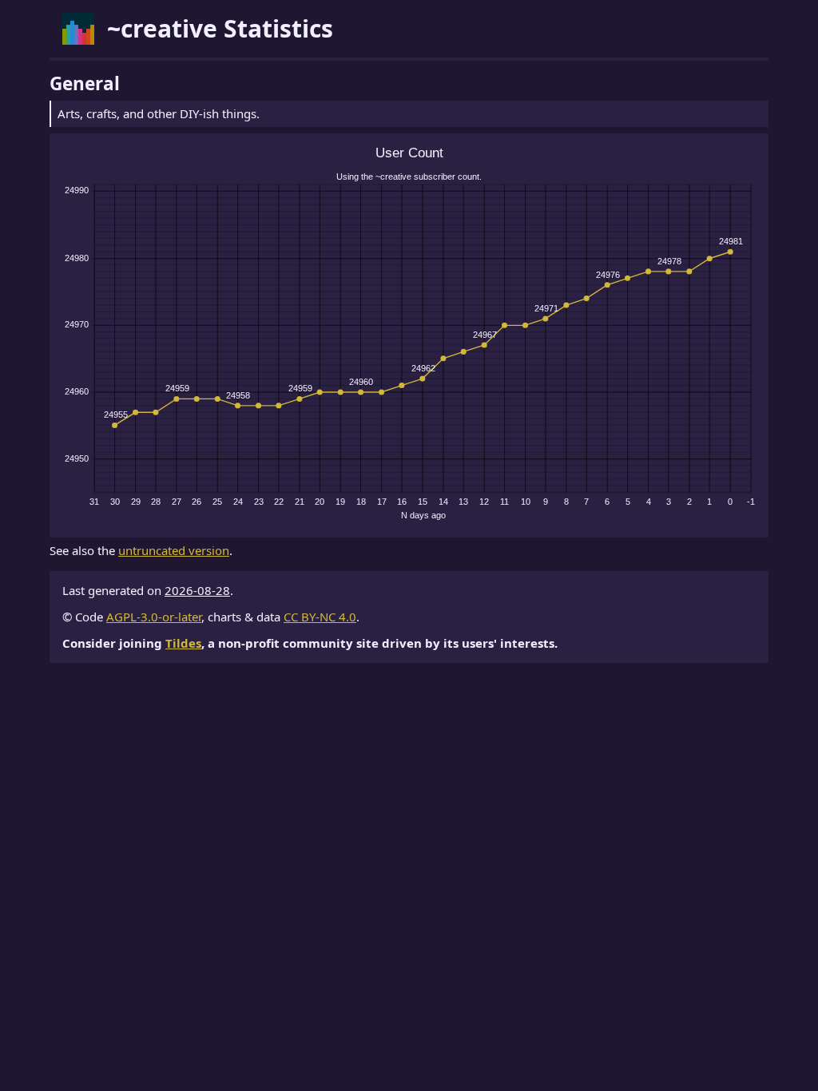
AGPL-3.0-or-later (153, 617)
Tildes (183, 643)
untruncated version (173, 550)
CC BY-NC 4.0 (320, 617)
